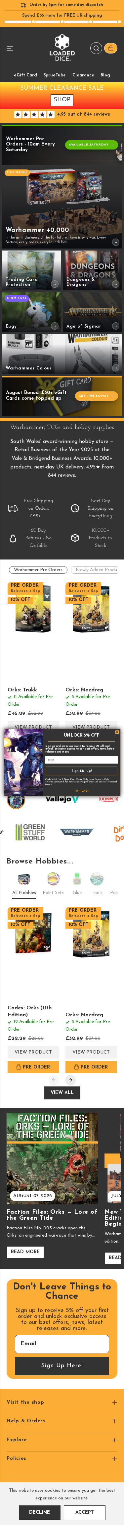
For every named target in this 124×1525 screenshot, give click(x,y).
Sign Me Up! (81, 770)
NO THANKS (81, 791)
